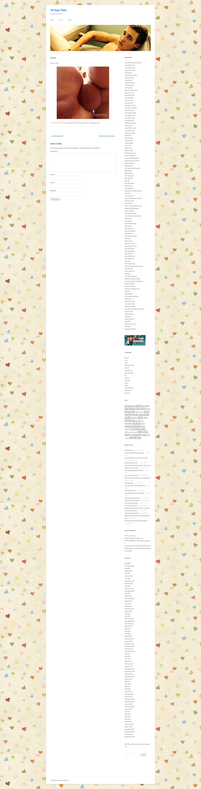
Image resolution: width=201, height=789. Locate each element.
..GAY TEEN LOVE (130, 65)
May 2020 (128, 603)
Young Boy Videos (130, 329)
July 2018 (127, 628)
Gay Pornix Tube (130, 243)
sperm (129, 434)
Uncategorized (129, 388)
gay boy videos (129, 365)
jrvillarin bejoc (129, 548)
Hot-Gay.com (129, 268)
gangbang (139, 421)
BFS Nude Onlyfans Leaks (132, 168)
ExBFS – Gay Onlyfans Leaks (133, 206)
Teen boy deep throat (107, 136)
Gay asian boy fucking (131, 503)
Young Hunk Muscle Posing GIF (134, 453)
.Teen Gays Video (130, 133)
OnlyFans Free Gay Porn (132, 289)
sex (139, 431)
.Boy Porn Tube (129, 93)
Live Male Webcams (131, 276)
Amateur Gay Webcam (132, 158)
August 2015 (128, 709)
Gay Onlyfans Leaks (131, 236)
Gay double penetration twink (134, 470)
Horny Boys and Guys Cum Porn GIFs (136, 458)
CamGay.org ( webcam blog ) (133, 191)
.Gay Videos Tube (130, 115)
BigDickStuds (129, 173)
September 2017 (130, 651)
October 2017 (129, 649)
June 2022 (128, 586)
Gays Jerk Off (129, 253)
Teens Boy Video (130, 304)
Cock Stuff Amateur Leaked (133, 198)
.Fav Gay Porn (129, 103)
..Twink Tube (128, 80)
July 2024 (127, 573)
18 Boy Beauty (129, 143)
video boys (128, 390)
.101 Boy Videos (129, 85)
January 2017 (129, 666)
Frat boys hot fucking (131, 505)
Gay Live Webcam (130, 231)
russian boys (138, 428)
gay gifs (72, 123)
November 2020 (130, 598)
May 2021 (128, 593)
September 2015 (130, 706)
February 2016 (129, 694)
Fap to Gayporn (129, 211)
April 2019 (128, 616)
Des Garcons (128, 203)
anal (86, 123)
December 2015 (129, 699)
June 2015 (128, 714)
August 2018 (128, 626)
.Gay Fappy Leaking (131, 108)
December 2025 (129, 566)
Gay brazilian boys (130, 490)
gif (76, 123)
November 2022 (130, 581)
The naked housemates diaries (134, 309)
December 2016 (129, 669)
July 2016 (127, 681)
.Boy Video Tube (130, 95)
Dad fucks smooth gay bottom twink (136, 520)
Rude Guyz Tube (130, 301)
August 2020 (128, 601)
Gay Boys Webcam (130, 223)
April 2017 (128, 659)
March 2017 (128, 661)
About (70, 20)
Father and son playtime (132, 500)
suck (144, 434)
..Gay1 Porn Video (130, 70)
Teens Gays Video (130, 306)
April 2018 (128, 633)
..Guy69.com (128, 72)
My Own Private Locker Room (134, 281)
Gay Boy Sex (128, 221)
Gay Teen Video (129, 248)
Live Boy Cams (129, 450)
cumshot (143, 414)
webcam (127, 393)
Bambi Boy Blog (129, 163)
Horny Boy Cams (130, 263)
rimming (128, 429)
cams (126, 363)
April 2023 (128, 578)
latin (143, 423)
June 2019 (128, 613)
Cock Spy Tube (129, 196)
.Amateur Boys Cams (131, 90)
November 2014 (130, 731)
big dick (140, 408)
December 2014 (129, 729)
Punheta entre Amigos (132, 296)
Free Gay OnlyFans (130, 213)
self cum (128, 432)
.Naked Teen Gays (130, 123)
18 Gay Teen (58, 10)
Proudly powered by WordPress (59, 780)
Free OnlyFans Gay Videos (133, 216)
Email (52, 183)
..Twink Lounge (129, 78)
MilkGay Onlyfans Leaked (132, 279)
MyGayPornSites (130, 284)
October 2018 (129, 623)
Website (53, 191)
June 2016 (128, 684)
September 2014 (130, 736)
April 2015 (128, 719)
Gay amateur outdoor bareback (134, 493)
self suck (134, 432)
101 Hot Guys (129, 138)
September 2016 (130, 676)
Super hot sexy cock (136, 538)
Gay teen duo (129, 483)
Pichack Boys (129, 294)
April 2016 (128, 689)
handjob (128, 423)
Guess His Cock (129, 258)
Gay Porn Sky (129, 241)
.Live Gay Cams (129, 120)
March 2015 (128, 721)
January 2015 (129, 726)
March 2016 (128, 691)
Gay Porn (127, 238)
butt (137, 412)
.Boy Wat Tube (129, 98)
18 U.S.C (60, 20)
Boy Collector (129, 178)
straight (137, 434)
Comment (54, 151)
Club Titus (128, 193)
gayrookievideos (130, 251)
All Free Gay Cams (130, 153)
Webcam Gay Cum (130, 324)
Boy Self (127, 181)
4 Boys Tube (128, 148)
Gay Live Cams (129, 228)
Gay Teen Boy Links (131, 246)
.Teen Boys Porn (130, 130)
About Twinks (129, 150)
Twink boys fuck (56, 136)
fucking (130, 420)
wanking (135, 437)
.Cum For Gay (129, 100)
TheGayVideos (129, 314)
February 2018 (129, 639)
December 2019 (129, 608)
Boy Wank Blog (129, 183)
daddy (134, 417)
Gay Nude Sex (129, 233)
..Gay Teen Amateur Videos (133, 62)
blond (148, 409)
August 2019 (128, 611)
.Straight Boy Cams (130, 128)
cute (128, 417)
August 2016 (128, 679)
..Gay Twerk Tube (130, 67)
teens (126, 383)
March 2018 (128, 636)
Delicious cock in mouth (132, 513)
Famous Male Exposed (132, 208)
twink (126, 385)
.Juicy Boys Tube (130, 118)
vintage (127, 438)
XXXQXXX (128, 326)
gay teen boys (129, 373)
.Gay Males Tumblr (130, 113)
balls (147, 405)
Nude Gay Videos (130, 286)
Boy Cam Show (129, 175)
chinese (141, 412)
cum (147, 411)
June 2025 (128, 568)
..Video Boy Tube (130, 83)
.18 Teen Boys (129, 88)
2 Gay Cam (128, 145)
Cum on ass (131, 536)
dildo (145, 417)
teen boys (128, 380)
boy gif (68, 123)
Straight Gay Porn (130, 546)
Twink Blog (128, 316)
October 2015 (129, 704)
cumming (131, 414)
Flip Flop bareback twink (132, 498)
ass (143, 405)
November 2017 (130, 646)
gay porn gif (128, 370)
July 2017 (127, 654)
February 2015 (129, 724)
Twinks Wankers (130, 319)
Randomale (128, 299)
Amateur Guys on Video (132, 160)
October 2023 (129, 576)
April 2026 (128, 563)
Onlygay (127, 291)
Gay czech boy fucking (131, 475)
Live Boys (127, 273)
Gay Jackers (128, 226)
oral (143, 426)
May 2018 (128, 631)
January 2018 (129, 641)
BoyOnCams (128, 186)
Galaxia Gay (128, 218)
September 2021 (130, 591)
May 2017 (128, 656)
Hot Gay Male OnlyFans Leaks (134, 266)
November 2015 (130, 701)
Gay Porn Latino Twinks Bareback (135, 485)
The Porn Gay (129, 311)
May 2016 (128, 686)
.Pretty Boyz (128, 125)
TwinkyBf (127, 321)
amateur (130, 405)
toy (149, 434)
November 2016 (130, 671)
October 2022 (129, 583)
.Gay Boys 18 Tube (130, 105)
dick (140, 417)
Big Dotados (128, 170)
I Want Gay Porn (130, 271)
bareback (130, 408)
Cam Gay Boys (129, 188)
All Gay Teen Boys (130, 155)
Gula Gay (127, 261)
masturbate (132, 426)
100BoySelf (128, 135)
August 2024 (128, 571)
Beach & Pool (129, 165)
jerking (136, 423)
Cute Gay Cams (129, 201)
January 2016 (129, 696)
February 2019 (129, 618)
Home (52, 20)
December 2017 (129, 644)
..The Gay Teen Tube (131, 75)
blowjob (130, 411)
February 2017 (129, 664)
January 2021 (129, 596)
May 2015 (128, 716)
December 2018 (129, 621)
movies (127, 378)
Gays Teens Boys (130, 256)
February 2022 (129, 588)
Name (53, 174)
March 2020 (128, 606)
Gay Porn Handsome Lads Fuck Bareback (137, 478)
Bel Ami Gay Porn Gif (131, 463)
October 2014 (129, 734)
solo (145, 431)
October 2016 (129, 674)
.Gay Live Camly (129, 110)
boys (126, 360)
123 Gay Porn (129, 140)
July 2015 (127, 711)
